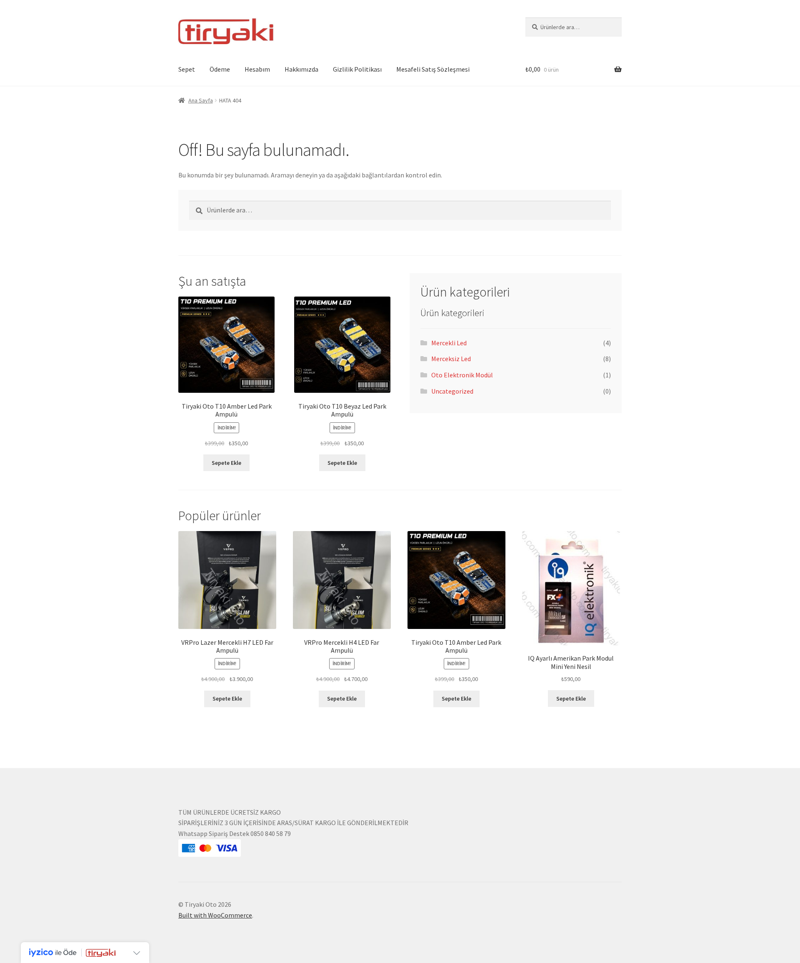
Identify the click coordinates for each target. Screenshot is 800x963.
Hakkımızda (301, 69)
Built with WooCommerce (215, 915)
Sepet (186, 69)
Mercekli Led (449, 343)
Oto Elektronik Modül (462, 375)
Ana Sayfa (200, 100)
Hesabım (257, 69)
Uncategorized (452, 391)
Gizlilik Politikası (357, 69)
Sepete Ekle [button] (226, 463)
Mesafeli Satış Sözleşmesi (433, 69)
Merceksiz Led (451, 358)
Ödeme (220, 69)
